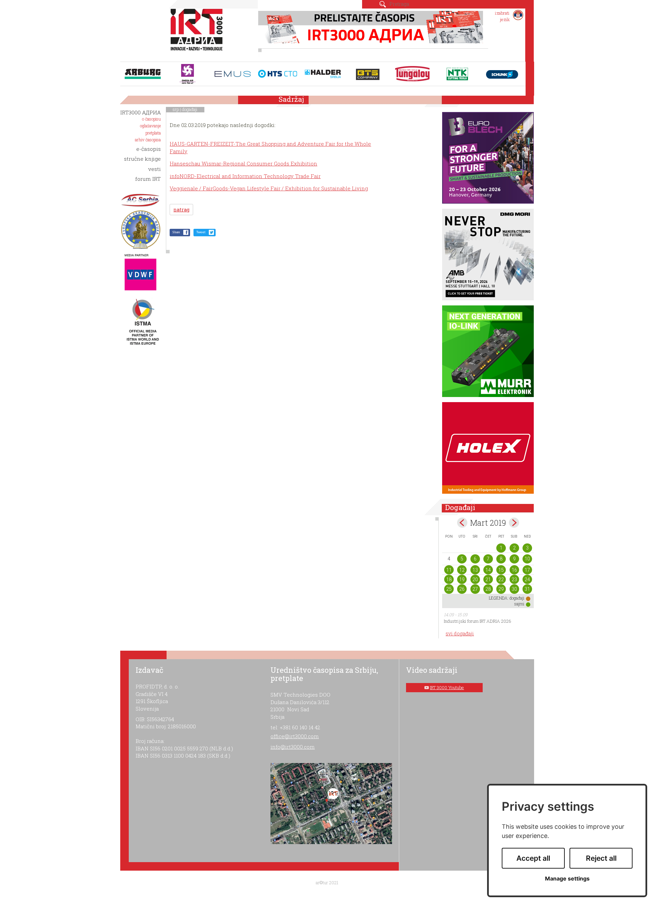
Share (176, 232)
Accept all (533, 858)
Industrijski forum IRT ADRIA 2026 (477, 621)
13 (475, 570)
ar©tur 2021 (327, 882)
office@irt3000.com (294, 736)
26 (462, 589)
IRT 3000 (198, 33)
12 (462, 570)
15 (501, 570)
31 (527, 589)
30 (514, 589)
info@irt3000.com (292, 746)
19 (462, 579)
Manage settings (567, 878)
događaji (190, 109)
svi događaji (460, 633)
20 (475, 579)
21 (488, 579)
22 (501, 579)
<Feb (462, 523)
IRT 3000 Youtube (447, 687)
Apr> (514, 523)
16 (514, 570)
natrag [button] (181, 209)
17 (527, 570)
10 (527, 558)
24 (527, 579)
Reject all (601, 858)
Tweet (200, 232)
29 (501, 589)
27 (475, 589)
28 (488, 589)
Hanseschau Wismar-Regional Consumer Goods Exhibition (243, 163)
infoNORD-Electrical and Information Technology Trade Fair (245, 176)
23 (514, 579)
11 (449, 570)
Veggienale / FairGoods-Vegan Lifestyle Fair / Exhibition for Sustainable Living (269, 188)
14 (488, 570)
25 (449, 589)
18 (449, 579)
